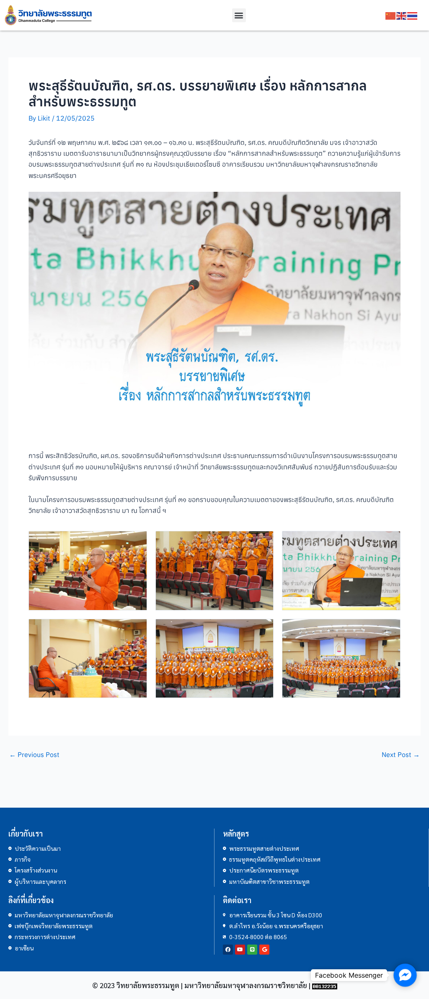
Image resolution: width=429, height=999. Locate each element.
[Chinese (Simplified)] (390, 15)
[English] (401, 15)
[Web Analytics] (324, 985)
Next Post (401, 754)
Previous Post (34, 754)
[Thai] (412, 15)
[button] (239, 15)
